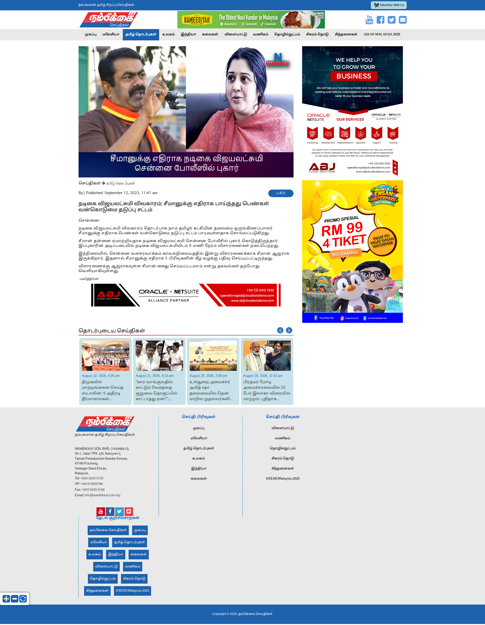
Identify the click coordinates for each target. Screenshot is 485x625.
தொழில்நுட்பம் (287, 35)
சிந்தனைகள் (346, 35)
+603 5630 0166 (93, 490)
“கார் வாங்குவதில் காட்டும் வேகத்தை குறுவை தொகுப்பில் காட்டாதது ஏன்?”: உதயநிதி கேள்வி (103, 391)
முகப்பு (90, 35)
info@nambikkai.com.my (102, 495)
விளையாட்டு (236, 35)
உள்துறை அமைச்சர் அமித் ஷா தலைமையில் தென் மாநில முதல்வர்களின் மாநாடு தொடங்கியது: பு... (158, 391)
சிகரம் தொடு (317, 35)
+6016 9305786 (91, 484)
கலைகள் (210, 35)
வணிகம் (260, 35)
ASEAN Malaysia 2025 (381, 35)
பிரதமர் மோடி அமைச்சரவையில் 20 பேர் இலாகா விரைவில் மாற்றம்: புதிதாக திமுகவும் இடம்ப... (213, 391)
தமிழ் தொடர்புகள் (141, 35)
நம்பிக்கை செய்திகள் (108, 530)
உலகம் (168, 35)
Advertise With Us (392, 5)
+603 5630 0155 (91, 478)
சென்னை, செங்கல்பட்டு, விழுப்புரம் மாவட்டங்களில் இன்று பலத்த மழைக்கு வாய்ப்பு (265, 391)
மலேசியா (111, 35)
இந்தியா (188, 35)
